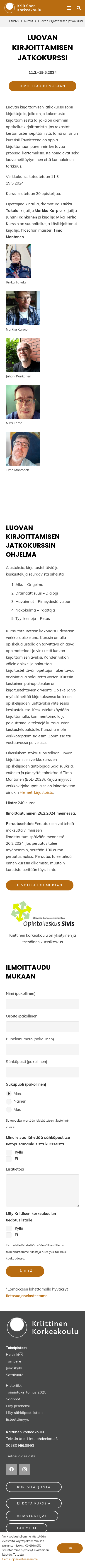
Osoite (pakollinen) (22, 1016)
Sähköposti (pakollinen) (26, 1062)
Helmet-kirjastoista (36, 793)
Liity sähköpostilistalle (25, 1413)
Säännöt (13, 1399)
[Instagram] (24, 1469)
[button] (68, 8)
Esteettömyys (17, 1420)
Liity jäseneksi (18, 1406)
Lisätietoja (15, 1169)
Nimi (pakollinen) (20, 994)
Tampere (13, 1361)
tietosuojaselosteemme (26, 1296)
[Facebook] (11, 1469)
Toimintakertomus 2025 (26, 1392)
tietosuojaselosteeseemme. (20, 1559)
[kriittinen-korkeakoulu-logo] (23, 8)
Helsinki (12, 1355)
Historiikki (14, 1386)
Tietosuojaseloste (21, 1456)
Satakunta (15, 1375)
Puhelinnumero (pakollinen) (30, 1039)
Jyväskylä (14, 1368)
